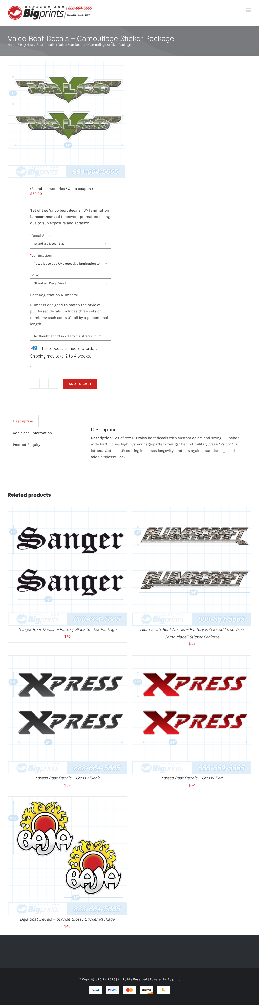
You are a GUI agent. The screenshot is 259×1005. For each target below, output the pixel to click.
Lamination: (41, 255)
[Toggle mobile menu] (248, 10)
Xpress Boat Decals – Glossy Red (191, 778)
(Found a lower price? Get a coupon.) (61, 188)
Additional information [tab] (32, 433)
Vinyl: (35, 275)
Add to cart (80, 384)
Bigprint (173, 979)
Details (81, 567)
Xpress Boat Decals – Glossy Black (67, 778)
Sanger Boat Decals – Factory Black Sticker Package (67, 629)
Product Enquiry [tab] (26, 444)
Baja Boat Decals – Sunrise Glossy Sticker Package (67, 919)
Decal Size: (40, 235)
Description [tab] (23, 421)
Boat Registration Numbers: (54, 295)
